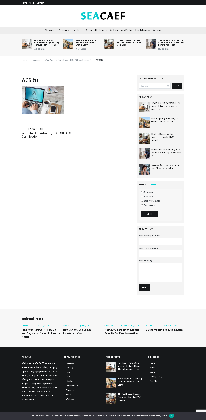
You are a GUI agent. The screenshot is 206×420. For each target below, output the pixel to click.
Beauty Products (142, 30)
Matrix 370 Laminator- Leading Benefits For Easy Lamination (121, 331)
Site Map (154, 381)
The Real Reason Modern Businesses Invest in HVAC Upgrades (129, 42)
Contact (40, 3)
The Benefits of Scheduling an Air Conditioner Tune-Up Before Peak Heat (171, 42)
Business (63, 30)
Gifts (68, 376)
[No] (202, 415)
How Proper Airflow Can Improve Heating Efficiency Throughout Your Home (46, 42)
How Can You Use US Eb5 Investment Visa (77, 331)
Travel (66, 326)
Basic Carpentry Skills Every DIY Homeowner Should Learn (86, 42)
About (32, 3)
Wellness (70, 399)
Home (24, 3)
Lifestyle (26, 326)
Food (68, 372)
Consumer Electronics (95, 30)
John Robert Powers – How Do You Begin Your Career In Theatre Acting (41, 333)
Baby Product (127, 30)
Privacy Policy (156, 376)
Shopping (49, 30)
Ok (171, 416)
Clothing (114, 30)
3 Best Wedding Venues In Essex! (164, 330)
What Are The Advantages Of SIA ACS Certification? (46, 133)
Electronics (149, 205)
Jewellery (76, 30)
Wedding (157, 30)
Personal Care (72, 386)
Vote (149, 214)
